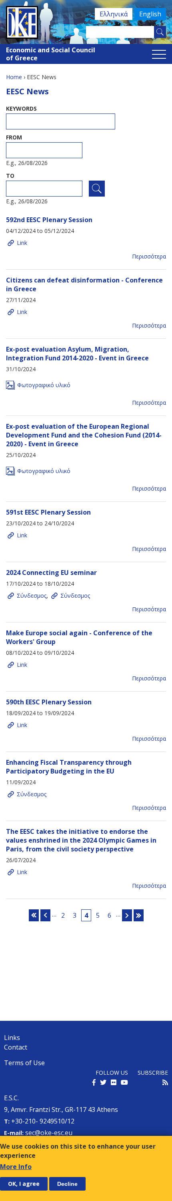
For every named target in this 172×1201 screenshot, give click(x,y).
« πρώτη (34, 915)
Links (12, 1037)
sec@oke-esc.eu (48, 1132)
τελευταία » (139, 915)
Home (14, 77)
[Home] (86, 22)
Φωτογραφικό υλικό (43, 385)
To (10, 175)
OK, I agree (24, 1183)
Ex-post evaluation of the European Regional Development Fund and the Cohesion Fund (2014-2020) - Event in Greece (84, 435)
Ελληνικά (114, 14)
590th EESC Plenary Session (49, 702)
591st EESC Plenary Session (48, 512)
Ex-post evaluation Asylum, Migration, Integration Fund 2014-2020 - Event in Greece (77, 353)
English (150, 14)
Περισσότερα (149, 256)
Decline (67, 1184)
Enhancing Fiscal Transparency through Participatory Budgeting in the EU (69, 766)
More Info (16, 1166)
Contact (15, 1047)
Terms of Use (24, 1062)
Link (22, 243)
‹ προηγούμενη (45, 915)
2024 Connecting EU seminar (51, 572)
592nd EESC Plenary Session (49, 219)
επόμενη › (127, 915)
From (14, 137)
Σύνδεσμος (31, 595)
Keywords (21, 108)
